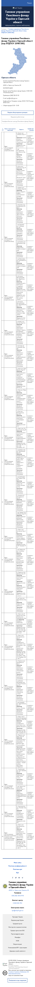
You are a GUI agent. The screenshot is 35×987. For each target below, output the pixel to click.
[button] (28, 3)
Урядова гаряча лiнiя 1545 (17, 930)
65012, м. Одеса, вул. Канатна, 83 (19, 890)
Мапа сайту (17, 862)
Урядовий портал (17, 923)
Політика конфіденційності (17, 866)
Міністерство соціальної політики (17, 927)
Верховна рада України (17, 920)
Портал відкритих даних (17, 934)
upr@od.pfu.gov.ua (17, 910)
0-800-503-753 (17, 903)
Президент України (17, 917)
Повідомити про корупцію (17, 980)
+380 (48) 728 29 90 (17, 896)
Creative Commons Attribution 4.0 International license (19, 972)
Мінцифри (17, 937)
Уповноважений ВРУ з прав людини (17, 947)
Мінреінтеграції (17, 944)
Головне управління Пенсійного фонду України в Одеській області (21, 885)
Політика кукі (17, 869)
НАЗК (17, 941)
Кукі (17, 872)
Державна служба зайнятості (17, 951)
